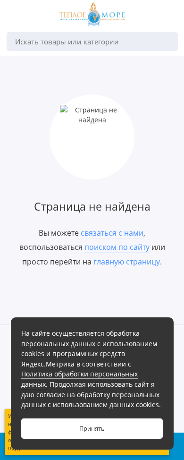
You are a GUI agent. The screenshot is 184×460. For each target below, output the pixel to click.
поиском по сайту (117, 247)
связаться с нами (112, 233)
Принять (92, 429)
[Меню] (16, 16)
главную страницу (126, 261)
